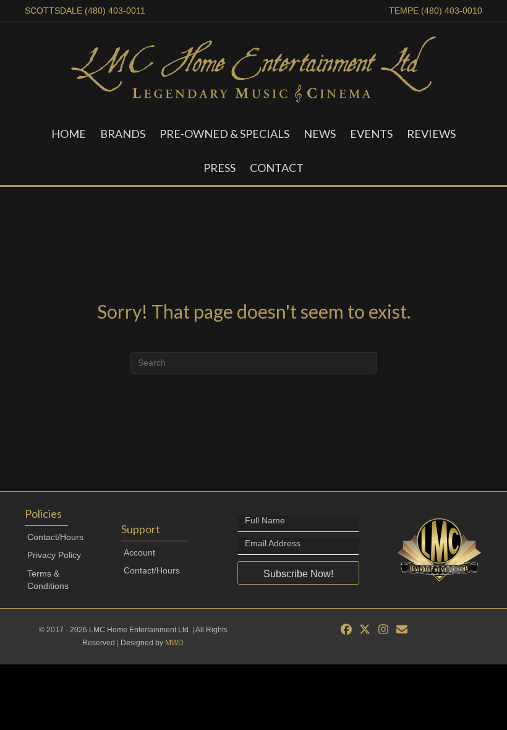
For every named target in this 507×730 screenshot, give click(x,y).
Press (219, 167)
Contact (277, 167)
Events (371, 133)
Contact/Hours (55, 537)
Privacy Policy (54, 555)
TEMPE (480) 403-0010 (435, 10)
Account (139, 552)
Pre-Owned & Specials (224, 133)
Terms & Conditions (48, 580)
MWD (174, 642)
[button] (298, 573)
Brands (122, 133)
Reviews (431, 133)
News (320, 133)
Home (68, 133)
